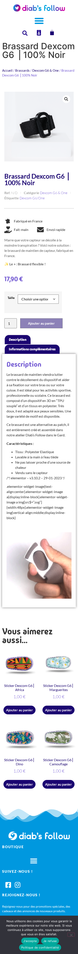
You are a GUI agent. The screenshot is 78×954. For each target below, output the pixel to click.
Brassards (22, 70)
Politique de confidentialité (40, 947)
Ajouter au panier (41, 323)
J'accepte (30, 941)
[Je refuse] (71, 935)
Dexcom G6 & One (45, 70)
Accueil (7, 70)
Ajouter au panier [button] (19, 710)
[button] (66, 99)
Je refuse (50, 941)
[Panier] (52, 32)
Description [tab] (17, 339)
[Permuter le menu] (39, 21)
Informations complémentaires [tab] (32, 349)
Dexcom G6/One (32, 198)
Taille (11, 297)
